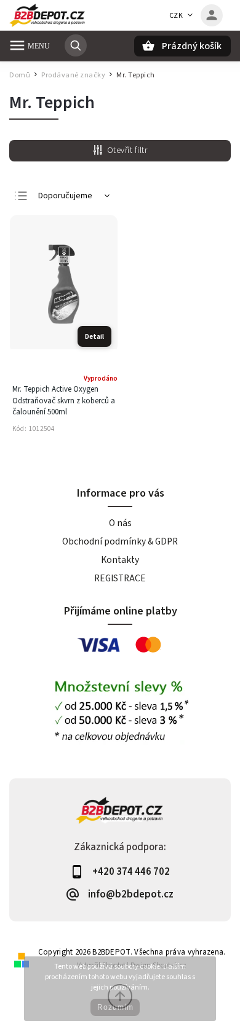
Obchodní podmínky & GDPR (120, 541)
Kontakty (120, 560)
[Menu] (17, 45)
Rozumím (115, 1007)
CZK (176, 15)
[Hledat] (76, 45)
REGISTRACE (120, 578)
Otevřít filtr (127, 150)
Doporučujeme (65, 196)
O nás (120, 523)
